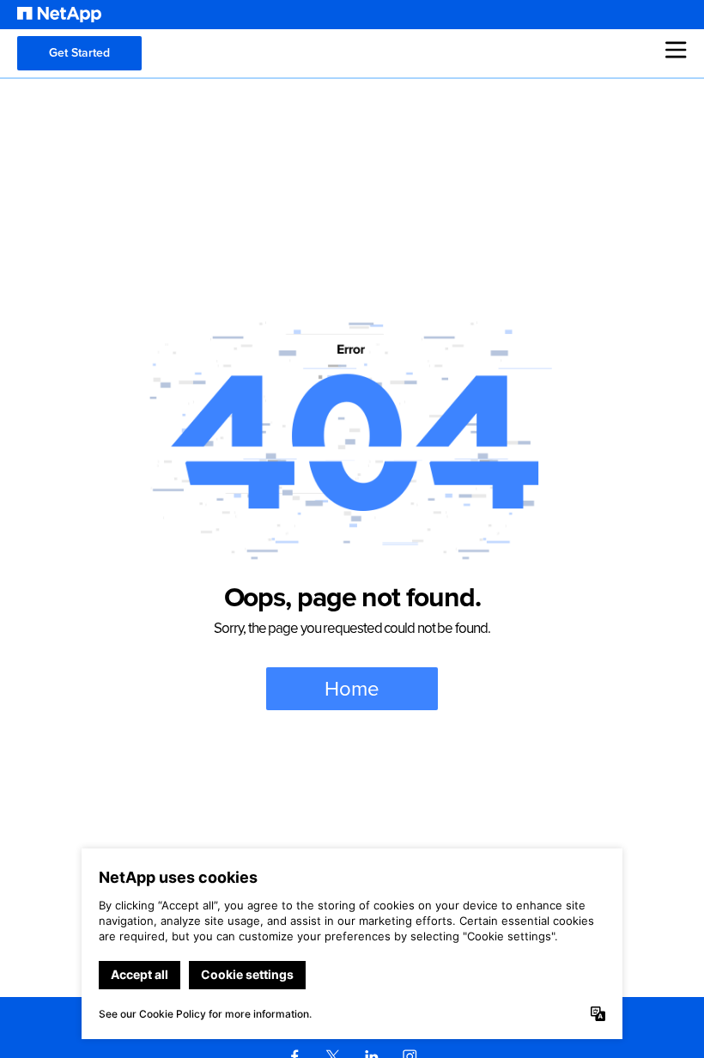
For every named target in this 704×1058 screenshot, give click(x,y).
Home (352, 688)
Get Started (79, 53)
